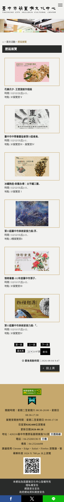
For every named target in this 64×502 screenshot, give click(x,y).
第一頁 (18, 344)
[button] (60, 5)
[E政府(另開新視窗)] (32, 401)
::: (3, 42)
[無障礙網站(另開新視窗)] (32, 392)
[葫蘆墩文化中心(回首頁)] (29, 9)
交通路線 (56, 434)
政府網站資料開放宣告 (32, 492)
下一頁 (45, 344)
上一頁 (32, 344)
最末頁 (20, 351)
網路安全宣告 (32, 488)
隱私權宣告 (32, 485)
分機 (44, 439)
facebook (10, 498)
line (53, 498)
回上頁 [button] (50, 368)
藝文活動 (11, 42)
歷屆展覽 (22, 42)
